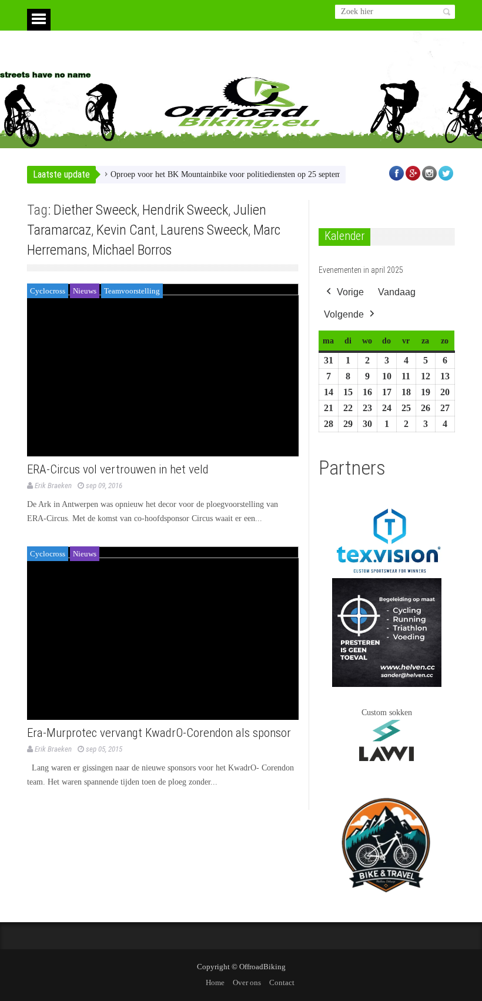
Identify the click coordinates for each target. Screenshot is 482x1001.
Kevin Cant (125, 230)
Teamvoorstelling (132, 290)
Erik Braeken (53, 485)
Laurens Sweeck (204, 230)
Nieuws (84, 290)
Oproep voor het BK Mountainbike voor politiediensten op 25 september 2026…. (233, 174)
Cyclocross (47, 290)
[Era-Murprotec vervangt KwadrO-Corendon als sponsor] (163, 633)
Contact (281, 982)
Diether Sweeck (95, 210)
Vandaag (397, 292)
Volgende (344, 314)
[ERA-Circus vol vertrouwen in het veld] (163, 370)
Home (215, 982)
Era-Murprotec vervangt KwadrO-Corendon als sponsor (159, 733)
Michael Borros (132, 250)
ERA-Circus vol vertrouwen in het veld (118, 469)
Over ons (247, 982)
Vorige (350, 292)
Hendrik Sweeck (185, 210)
